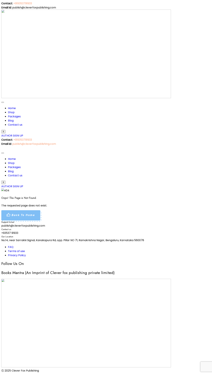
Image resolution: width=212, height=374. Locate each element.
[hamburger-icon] (2, 102)
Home (12, 108)
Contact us (15, 125)
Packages (14, 116)
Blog (11, 120)
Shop (11, 112)
